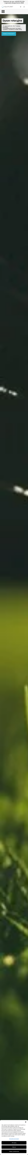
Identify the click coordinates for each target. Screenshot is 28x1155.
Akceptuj (14, 1142)
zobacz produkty (9, 33)
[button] (25, 1122)
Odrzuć (14, 1147)
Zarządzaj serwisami (14, 1138)
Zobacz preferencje (14, 1151)
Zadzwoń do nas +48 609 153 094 (14, 1)
